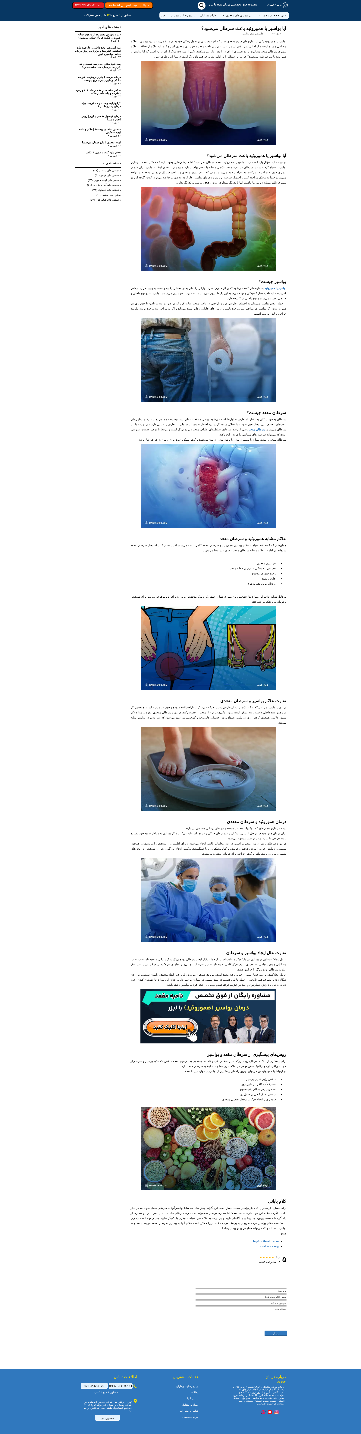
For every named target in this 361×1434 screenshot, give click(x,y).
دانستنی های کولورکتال (105, 199)
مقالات (195, 1392)
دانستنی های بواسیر (107, 170)
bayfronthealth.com (266, 1241)
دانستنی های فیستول (106, 189)
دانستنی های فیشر (108, 175)
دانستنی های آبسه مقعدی (104, 185)
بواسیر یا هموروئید (275, 288)
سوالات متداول (190, 1404)
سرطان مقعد (257, 429)
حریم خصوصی (190, 1416)
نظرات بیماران (208, 15)
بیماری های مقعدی (108, 194)
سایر (162, 15)
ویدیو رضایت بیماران (183, 15)
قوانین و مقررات (189, 1410)
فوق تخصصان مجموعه (272, 15)
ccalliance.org (269, 1246)
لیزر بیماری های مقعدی (239, 15)
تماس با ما (193, 1398)
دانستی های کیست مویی (104, 180)
